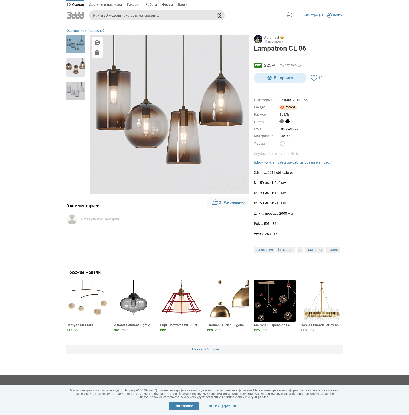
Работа (151, 5)
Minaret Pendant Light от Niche (133, 325)
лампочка (314, 250)
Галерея (133, 5)
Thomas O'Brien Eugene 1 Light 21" (227, 325)
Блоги (182, 5)
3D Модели (75, 5)
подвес (332, 250)
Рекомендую (232, 203)
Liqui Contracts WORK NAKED (180, 325)
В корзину (283, 77)
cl (300, 250)
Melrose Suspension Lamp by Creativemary (274, 325)
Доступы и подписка (105, 5)
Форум (167, 5)
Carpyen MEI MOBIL (81, 325)
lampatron (286, 250)
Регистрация (313, 15)
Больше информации (221, 406)
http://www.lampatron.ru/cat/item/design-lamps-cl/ (293, 162)
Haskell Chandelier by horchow (321, 325)
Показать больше (204, 349)
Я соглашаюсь (183, 406)
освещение (264, 250)
